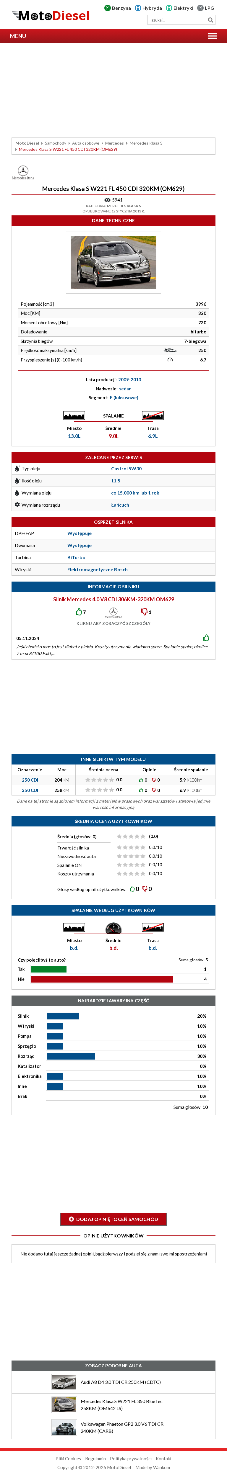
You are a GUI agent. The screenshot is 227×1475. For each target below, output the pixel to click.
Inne (22, 1086)
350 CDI (30, 790)
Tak (21, 969)
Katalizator (29, 1066)
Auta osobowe (85, 142)
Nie (21, 979)
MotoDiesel (27, 142)
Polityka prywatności (131, 1458)
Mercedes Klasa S (146, 142)
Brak (22, 1096)
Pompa (25, 1036)
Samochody (55, 142)
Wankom (161, 1467)
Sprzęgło (27, 1046)
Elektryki (183, 8)
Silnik (23, 1016)
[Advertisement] (113, 90)
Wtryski (26, 1026)
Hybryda (152, 8)
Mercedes (114, 142)
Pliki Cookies (68, 1458)
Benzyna (121, 8)
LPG (209, 8)
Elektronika (30, 1076)
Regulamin (95, 1458)
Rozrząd (26, 1056)
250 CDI (30, 779)
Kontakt (164, 1458)
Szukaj (210, 20)
